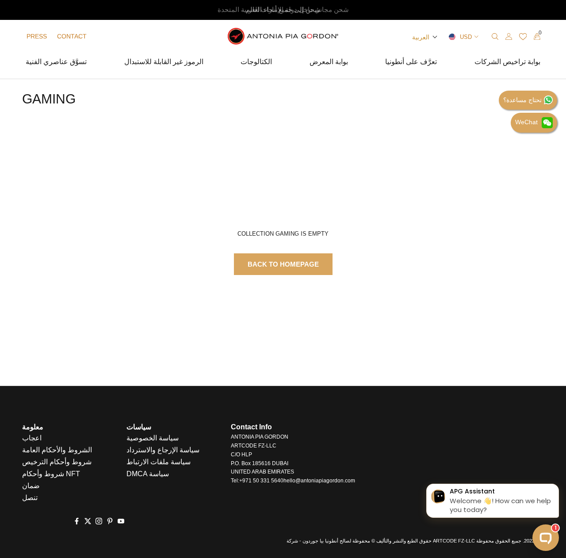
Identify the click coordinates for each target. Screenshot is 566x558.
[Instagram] (99, 520)
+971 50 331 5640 (261, 481)
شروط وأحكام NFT (51, 474)
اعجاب (32, 438)
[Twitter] (87, 520)
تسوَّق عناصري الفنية (56, 63)
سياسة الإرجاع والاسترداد (162, 450)
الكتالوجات (256, 63)
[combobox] (462, 36)
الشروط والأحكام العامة (57, 450)
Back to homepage (283, 264)
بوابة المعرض (329, 63)
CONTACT (72, 36)
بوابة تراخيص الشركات (507, 63)
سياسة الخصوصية (152, 438)
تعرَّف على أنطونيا (411, 63)
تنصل (30, 497)
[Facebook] (76, 520)
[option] (283, 9)
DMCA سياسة (147, 474)
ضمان (31, 485)
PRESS (37, 36)
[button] (425, 37)
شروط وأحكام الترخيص (57, 462)
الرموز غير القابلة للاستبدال (163, 63)
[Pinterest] (110, 520)
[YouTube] (121, 520)
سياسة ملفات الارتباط (158, 462)
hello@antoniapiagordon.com (319, 481)
